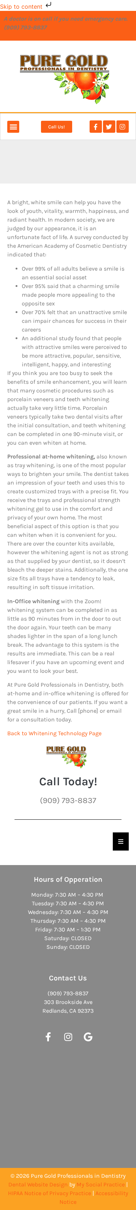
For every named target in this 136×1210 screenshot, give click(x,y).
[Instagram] (122, 126)
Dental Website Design (38, 1184)
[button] (13, 127)
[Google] (88, 1037)
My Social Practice (101, 1184)
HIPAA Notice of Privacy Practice (49, 1193)
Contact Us (68, 978)
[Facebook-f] (96, 126)
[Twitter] (109, 126)
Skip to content (22, 6)
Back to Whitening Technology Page (54, 733)
